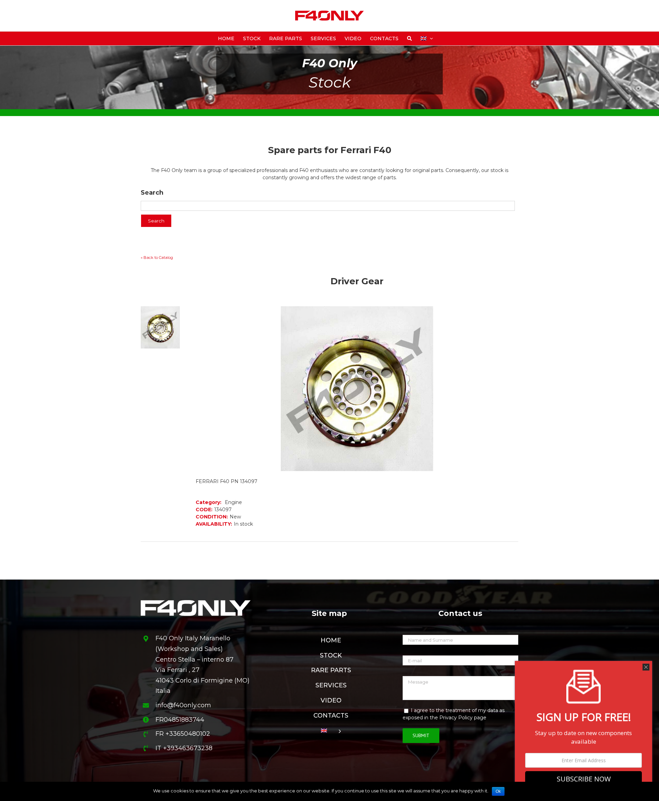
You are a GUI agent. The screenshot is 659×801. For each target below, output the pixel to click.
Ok (498, 791)
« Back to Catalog (157, 257)
